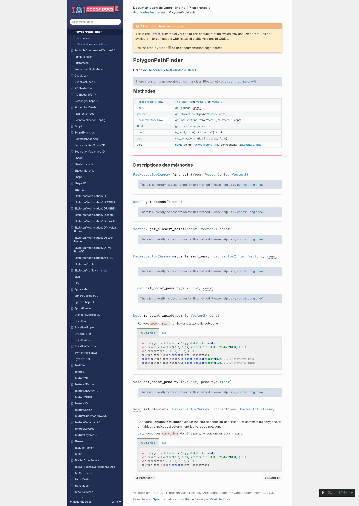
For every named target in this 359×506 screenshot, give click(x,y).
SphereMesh (82, 289)
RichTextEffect (84, 113)
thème (189, 499)
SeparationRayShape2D (89, 145)
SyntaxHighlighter (85, 352)
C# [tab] (164, 333)
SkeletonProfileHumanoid (90, 270)
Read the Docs (220, 499)
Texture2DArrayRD (86, 390)
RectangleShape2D (86, 101)
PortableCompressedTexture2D (95, 50)
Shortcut (80, 189)
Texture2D (81, 378)
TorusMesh (81, 479)
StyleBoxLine (82, 340)
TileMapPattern (84, 447)
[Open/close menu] (72, 31)
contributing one (241, 81)
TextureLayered (84, 428)
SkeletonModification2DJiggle (93, 215)
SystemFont (82, 359)
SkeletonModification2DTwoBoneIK (92, 249)
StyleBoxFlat (82, 334)
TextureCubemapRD (87, 422)
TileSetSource (83, 473)
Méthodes (83, 38)
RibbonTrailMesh (85, 107)
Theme (78, 441)
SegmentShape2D (86, 139)
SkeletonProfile (84, 264)
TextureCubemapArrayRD (90, 416)
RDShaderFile (83, 88)
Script (78, 126)
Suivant (271, 478)
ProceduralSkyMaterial (88, 69)
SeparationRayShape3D (89, 151)
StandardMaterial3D (87, 314)
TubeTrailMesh (83, 492)
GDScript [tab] (148, 333)
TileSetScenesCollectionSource (94, 466)
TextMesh (80, 365)
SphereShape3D (84, 302)
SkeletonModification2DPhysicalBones (95, 229)
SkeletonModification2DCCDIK (94, 202)
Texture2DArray (84, 384)
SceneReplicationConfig (89, 120)
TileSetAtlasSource (86, 460)
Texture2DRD (83, 397)
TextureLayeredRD (86, 435)
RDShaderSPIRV (85, 94)
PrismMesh (81, 63)
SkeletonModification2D (90, 196)
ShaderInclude (83, 164)
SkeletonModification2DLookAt (94, 221)
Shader (78, 158)
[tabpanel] (209, 353)
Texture (79, 371)
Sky (76, 283)
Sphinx (158, 499)
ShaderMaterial (84, 170)
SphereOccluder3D (86, 295)
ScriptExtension (84, 132)
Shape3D (80, 183)
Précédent (146, 478)
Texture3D (81, 403)
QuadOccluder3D (85, 82)
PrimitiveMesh (83, 56)
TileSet (79, 454)
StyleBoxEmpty (84, 327)
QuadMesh (81, 75)
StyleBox (80, 321)
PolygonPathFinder (88, 31)
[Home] (134, 12)
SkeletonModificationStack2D (93, 258)
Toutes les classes (152, 12)
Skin (77, 276)
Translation (81, 485)
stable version (157, 48)
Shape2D (80, 177)
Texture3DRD (83, 410)
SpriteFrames (83, 308)
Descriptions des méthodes (93, 44)
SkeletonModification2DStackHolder (93, 239)
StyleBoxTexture (85, 346)
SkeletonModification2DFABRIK (95, 208)
